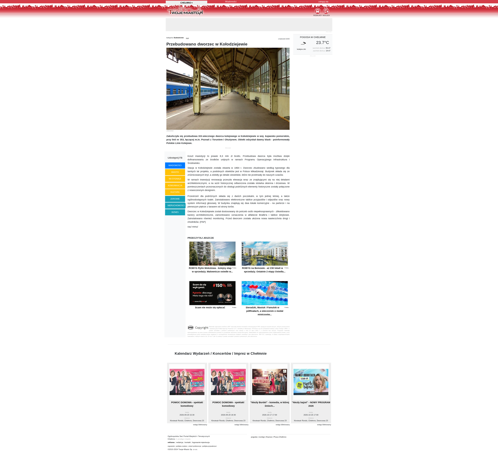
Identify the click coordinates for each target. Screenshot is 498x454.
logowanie (196, 429)
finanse (269, 424)
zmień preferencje (194, 433)
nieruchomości (176, 192)
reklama (171, 429)
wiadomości (175, 152)
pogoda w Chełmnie (313, 24)
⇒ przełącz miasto (183, 426)
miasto (175, 159)
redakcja (179, 429)
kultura (175, 179)
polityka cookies (181, 433)
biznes (175, 199)
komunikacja (175, 172)
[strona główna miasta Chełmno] (185, 10)
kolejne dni (301, 36)
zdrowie (175, 186)
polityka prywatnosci (209, 433)
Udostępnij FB (175, 145)
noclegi (262, 424)
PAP (187, 25)
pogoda (254, 424)
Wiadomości (231, 2)
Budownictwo (179, 25)
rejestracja (205, 429)
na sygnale (175, 166)
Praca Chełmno (280, 424)
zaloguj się (323, 2)
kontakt (188, 429)
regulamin (171, 433)
